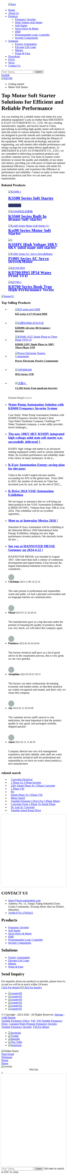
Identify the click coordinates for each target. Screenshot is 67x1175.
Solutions (13, 40)
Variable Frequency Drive (15, 1020)
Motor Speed (18, 797)
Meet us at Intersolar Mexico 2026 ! (33, 520)
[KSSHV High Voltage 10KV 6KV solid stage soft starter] (10, 239)
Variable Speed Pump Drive (26, 810)
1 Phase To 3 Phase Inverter (26, 782)
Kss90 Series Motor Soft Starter (29, 232)
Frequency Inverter (25, 19)
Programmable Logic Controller (32, 34)
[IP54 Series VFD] (23, 369)
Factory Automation (26, 44)
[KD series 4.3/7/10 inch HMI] (27, 309)
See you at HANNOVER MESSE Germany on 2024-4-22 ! (31, 548)
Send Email (7, 1054)
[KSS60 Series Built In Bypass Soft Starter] (20, 211)
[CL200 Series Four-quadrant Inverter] (21, 383)
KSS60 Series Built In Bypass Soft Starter (27, 218)
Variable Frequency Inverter (16, 1026)
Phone (4, 1060)
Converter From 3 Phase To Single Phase (33, 804)
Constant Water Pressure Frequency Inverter (33, 1023)
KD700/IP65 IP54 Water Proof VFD (30, 274)
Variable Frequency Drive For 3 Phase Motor (35, 801)
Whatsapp (6, 1057)
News (11, 62)
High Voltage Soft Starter (28, 22)
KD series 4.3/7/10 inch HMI (31, 314)
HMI (17, 31)
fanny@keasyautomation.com (24, 900)
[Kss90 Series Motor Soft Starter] (28, 225)
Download (14, 56)
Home (11, 10)
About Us (13, 13)
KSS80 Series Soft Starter (31, 198)
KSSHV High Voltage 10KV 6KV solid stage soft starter (33, 246)
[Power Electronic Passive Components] (37, 356)
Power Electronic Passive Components (36, 360)
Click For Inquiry (10, 987)
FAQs (11, 59)
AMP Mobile (8, 1017)
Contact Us (14, 65)
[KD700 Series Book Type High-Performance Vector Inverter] (14, 282)
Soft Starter (21, 25)
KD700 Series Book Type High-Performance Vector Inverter (31, 289)
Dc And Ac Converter (23, 807)
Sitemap (58, 1014)
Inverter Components (26, 37)
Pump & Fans (22, 53)
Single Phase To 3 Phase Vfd (26, 794)
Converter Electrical (21, 779)
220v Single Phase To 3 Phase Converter (33, 785)
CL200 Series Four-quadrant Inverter (36, 388)
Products (13, 16)
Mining (19, 50)
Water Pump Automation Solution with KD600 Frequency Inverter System (36, 406)
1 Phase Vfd (17, 788)
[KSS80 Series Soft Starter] (14, 191)
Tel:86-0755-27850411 (20, 912)
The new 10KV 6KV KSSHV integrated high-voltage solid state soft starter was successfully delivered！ (36, 438)
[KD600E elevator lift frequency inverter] (29, 323)
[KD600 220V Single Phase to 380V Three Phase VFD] (37, 339)
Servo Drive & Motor (26, 28)
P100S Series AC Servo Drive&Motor (28, 260)
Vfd (33, 1020)
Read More (15, 205)
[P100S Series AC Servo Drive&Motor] (30, 254)
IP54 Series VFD (24, 374)
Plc (12, 791)
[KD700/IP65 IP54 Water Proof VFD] (16, 268)
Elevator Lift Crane (25, 47)
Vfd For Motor (41, 1026)
